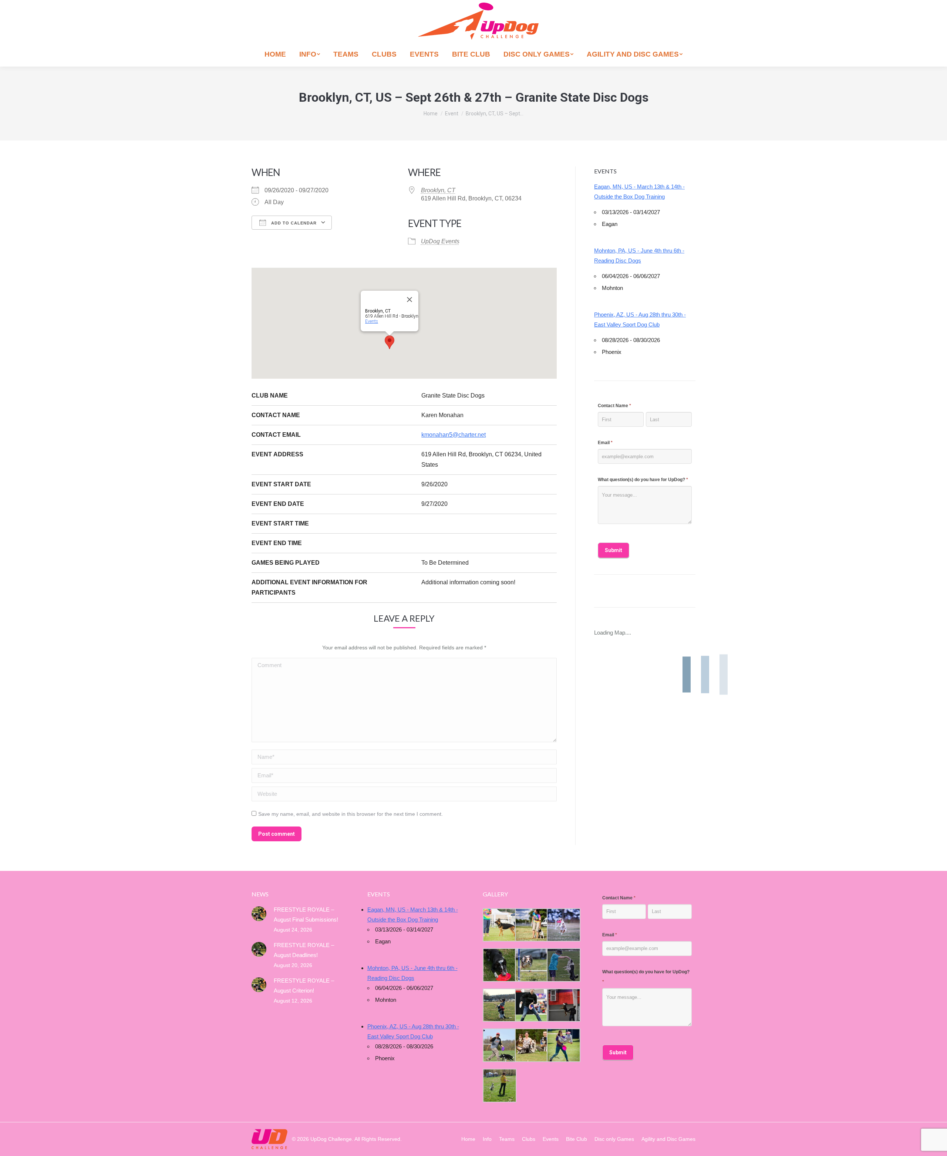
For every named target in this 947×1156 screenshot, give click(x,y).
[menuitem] (275, 54)
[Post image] (259, 913)
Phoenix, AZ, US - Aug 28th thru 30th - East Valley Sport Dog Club (640, 319)
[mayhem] (499, 1005)
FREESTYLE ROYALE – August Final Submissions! (306, 914)
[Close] (409, 299)
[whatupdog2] (563, 1005)
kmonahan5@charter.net (453, 435)
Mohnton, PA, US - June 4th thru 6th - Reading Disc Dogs (639, 255)
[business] (499, 1045)
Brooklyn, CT (438, 190)
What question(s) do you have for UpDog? (643, 479)
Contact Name (614, 405)
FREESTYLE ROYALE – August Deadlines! (304, 950)
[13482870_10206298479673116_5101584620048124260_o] (531, 965)
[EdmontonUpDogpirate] (563, 925)
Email (605, 442)
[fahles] (531, 1045)
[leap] (563, 1045)
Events (371, 321)
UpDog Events (440, 241)
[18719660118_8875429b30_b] (499, 925)
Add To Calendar (293, 223)
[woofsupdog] (499, 1085)
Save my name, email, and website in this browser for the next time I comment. (350, 814)
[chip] (563, 965)
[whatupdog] (531, 1005)
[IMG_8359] (531, 925)
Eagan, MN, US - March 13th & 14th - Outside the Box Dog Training (639, 191)
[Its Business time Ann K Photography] (499, 965)
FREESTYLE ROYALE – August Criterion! (304, 985)
